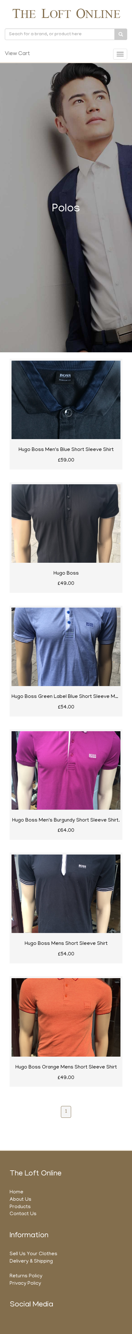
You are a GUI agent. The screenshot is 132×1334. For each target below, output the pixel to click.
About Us (20, 1200)
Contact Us (23, 1214)
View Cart (17, 54)
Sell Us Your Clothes (33, 1254)
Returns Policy (26, 1276)
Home (16, 1192)
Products (20, 1207)
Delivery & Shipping (31, 1261)
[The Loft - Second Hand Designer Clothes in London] (66, 13)
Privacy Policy (25, 1284)
